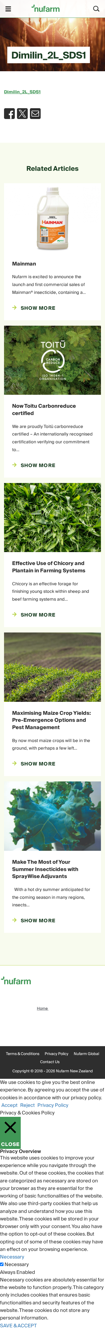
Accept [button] (9, 1105)
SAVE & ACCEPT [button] (18, 1326)
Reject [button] (27, 1105)
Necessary (17, 1264)
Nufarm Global (86, 1054)
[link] (45, 8)
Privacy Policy (56, 1054)
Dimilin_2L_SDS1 (22, 92)
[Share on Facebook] (9, 113)
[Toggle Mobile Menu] (8, 9)
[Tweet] (22, 113)
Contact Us (50, 1062)
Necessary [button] (12, 1257)
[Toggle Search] (96, 9)
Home (42, 1008)
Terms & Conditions (22, 1054)
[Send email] (35, 113)
